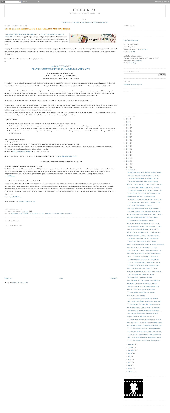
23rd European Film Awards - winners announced (142, 313)
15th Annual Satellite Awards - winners (139, 205)
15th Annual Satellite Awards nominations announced (144, 338)
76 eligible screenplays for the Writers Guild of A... (143, 178)
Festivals (96, 22)
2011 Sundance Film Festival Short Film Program (142, 298)
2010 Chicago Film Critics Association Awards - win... (144, 202)
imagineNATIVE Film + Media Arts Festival (21, 34)
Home (61, 278)
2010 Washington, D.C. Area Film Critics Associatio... (144, 304)
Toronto (68, 213)
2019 (128, 140)
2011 (128, 164)
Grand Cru (138, 61)
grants (35, 213)
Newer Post (8, 278)
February (131, 371)
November (131, 344)
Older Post (113, 278)
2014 (128, 155)
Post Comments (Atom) (20, 282)
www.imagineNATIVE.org (27, 201)
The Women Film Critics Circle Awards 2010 (141, 196)
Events (89, 22)
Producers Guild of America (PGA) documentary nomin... (145, 322)
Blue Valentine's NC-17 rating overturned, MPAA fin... (144, 280)
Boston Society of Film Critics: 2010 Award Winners (143, 253)
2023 (128, 128)
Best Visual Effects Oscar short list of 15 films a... (142, 268)
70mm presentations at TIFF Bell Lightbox (140, 274)
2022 (128, 131)
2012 (128, 161)
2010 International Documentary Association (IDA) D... (144, 319)
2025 (128, 122)
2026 (128, 119)
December (131, 170)
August (130, 353)
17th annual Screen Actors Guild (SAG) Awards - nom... (144, 226)
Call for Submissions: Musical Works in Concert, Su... (144, 232)
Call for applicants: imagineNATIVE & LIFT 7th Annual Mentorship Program (37, 28)
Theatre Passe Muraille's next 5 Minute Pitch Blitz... (143, 286)
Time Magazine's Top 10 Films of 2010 (139, 277)
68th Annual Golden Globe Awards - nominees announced (145, 244)
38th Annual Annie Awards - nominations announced (144, 301)
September (131, 350)
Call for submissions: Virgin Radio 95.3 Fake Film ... (143, 223)
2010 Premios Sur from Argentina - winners (140, 220)
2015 (128, 152)
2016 (128, 149)
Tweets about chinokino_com (133, 84)
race (62, 213)
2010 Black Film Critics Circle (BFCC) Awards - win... (144, 193)
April (129, 365)
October (130, 347)
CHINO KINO (85, 10)
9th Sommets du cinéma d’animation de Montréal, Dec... (144, 325)
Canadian (14, 213)
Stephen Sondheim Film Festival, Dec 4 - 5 (140, 316)
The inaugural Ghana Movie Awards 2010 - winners (143, 175)
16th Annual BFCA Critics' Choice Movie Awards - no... (144, 250)
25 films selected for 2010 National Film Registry (142, 181)
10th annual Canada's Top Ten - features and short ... (143, 238)
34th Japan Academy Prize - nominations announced (143, 211)
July (129, 356)
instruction (43, 213)
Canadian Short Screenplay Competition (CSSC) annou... (145, 184)
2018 (128, 143)
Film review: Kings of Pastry (136, 295)
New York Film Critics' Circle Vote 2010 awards (142, 247)
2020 (128, 137)
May (129, 362)
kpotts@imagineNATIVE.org (66, 156)
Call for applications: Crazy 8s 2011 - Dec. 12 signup (143, 307)
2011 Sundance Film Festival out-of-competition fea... (144, 328)
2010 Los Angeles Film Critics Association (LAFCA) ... (144, 262)
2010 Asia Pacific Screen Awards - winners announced (144, 334)
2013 (128, 158)
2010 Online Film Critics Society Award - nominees (143, 187)
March (130, 368)
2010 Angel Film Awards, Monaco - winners (141, 292)
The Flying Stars (142, 49)
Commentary (104, 22)
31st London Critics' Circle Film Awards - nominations (144, 199)
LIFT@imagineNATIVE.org (22, 151)
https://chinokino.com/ (131, 40)
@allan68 (132, 51)
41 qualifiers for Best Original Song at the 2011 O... (143, 229)
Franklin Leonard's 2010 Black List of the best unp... (143, 235)
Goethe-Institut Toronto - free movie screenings (142, 283)
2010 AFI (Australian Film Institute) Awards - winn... (143, 265)
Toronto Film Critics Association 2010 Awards (141, 241)
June (129, 359)
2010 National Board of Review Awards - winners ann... (144, 331)
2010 (128, 167)
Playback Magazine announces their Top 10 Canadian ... (144, 271)
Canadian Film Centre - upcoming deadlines (141, 289)
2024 (128, 125)
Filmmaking (75, 22)
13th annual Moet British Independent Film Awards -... (144, 310)
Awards (83, 22)
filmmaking (27, 213)
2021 (128, 134)
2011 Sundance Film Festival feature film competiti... (143, 341)
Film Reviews (66, 22)
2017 (128, 146)
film (20, 213)
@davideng (132, 63)
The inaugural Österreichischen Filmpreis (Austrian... (143, 208)
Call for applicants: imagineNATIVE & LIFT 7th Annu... (144, 214)
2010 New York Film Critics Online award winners (143, 259)
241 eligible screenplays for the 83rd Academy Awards (144, 172)
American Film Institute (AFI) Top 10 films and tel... (143, 256)
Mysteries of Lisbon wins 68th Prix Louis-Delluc (142, 217)
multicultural (54, 213)
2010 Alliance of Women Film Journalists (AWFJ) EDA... (144, 190)
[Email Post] (30, 211)
